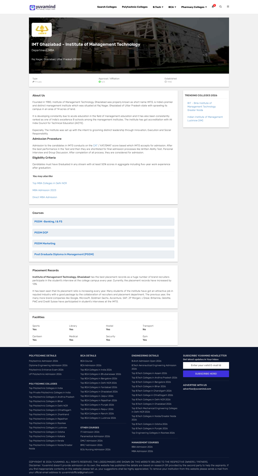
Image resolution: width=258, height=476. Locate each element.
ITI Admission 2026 (90, 432)
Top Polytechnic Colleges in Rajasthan (48, 418)
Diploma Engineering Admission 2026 (48, 365)
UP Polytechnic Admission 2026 (45, 374)
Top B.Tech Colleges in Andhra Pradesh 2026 (154, 377)
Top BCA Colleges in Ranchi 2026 (97, 413)
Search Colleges (107, 6)
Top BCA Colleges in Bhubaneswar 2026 (100, 374)
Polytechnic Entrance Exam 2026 (46, 369)
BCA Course (86, 361)
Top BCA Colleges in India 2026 (96, 369)
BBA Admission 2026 (142, 447)
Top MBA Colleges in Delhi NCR (49, 183)
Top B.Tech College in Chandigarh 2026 (152, 390)
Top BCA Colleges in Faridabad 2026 (98, 387)
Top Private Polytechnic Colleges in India (50, 392)
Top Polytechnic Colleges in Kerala (46, 440)
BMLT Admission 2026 (91, 445)
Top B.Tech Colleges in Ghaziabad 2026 (151, 404)
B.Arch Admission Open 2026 (146, 361)
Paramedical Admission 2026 (95, 436)
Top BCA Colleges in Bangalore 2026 (98, 378)
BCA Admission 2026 (90, 365)
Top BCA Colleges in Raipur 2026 (97, 409)
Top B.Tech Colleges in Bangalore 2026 (151, 382)
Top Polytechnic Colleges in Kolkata (47, 436)
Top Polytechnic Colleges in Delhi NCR (48, 405)
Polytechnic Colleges (135, 6)
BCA (171, 7)
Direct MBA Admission (44, 197)
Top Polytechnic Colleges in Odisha (47, 432)
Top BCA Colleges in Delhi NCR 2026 (98, 383)
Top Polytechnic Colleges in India (46, 388)
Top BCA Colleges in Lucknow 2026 (98, 418)
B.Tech (157, 7)
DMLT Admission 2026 (91, 440)
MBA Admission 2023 (44, 190)
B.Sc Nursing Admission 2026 (95, 449)
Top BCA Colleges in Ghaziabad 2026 (99, 391)
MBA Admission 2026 (142, 451)
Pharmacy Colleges (192, 7)
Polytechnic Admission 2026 (43, 361)
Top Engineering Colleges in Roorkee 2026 (153, 432)
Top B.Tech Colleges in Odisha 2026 (150, 424)
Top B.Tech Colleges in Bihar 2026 (149, 386)
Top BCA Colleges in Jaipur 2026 (97, 396)
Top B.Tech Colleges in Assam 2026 (149, 373)
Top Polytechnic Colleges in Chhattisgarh (50, 410)
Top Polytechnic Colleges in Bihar (46, 401)
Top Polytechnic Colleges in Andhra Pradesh (51, 397)
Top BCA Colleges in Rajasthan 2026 (98, 400)
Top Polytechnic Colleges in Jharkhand (49, 414)
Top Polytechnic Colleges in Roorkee (47, 423)
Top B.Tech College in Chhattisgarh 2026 (152, 395)
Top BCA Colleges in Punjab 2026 (97, 404)
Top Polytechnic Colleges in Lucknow (48, 427)
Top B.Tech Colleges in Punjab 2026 (150, 428)
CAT (95, 145)
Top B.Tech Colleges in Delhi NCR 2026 (151, 399)
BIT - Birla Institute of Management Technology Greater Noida (201, 107)
